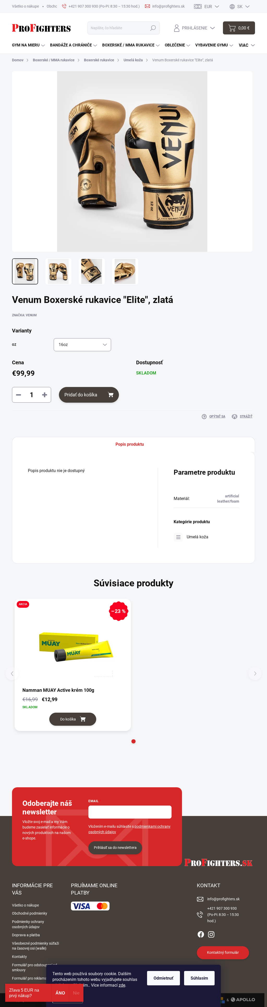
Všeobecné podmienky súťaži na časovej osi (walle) (35, 946)
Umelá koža (197, 536)
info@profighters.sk (223, 899)
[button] (133, 741)
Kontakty (19, 957)
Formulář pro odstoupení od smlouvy (34, 967)
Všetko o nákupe (25, 6)
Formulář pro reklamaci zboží (35, 978)
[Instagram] (211, 933)
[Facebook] (201, 933)
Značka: (24, 315)
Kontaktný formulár (223, 952)
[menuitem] (28, 45)
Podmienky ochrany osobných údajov (28, 924)
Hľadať (153, 28)
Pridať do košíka (80, 394)
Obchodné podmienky (29, 913)
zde (122, 985)
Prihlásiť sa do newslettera (115, 847)
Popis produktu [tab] (130, 444)
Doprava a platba (26, 935)
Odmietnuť (163, 978)
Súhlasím (199, 978)
